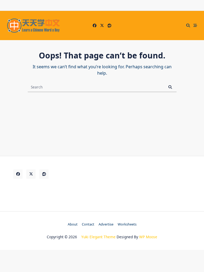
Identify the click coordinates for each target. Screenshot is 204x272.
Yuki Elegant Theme (98, 236)
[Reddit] (109, 25)
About (73, 224)
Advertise (106, 224)
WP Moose (148, 236)
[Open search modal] (188, 25)
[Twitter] (102, 25)
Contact (88, 224)
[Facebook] (94, 25)
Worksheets (127, 224)
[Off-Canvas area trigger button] (195, 25)
